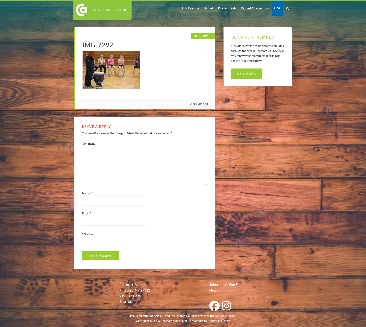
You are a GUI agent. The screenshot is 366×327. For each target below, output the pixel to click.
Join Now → (246, 73)
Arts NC (159, 315)
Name (87, 193)
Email (86, 213)
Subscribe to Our (222, 285)
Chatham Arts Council (102, 10)
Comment (89, 143)
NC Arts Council (225, 315)
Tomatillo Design (219, 320)
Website (87, 233)
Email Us (125, 301)
